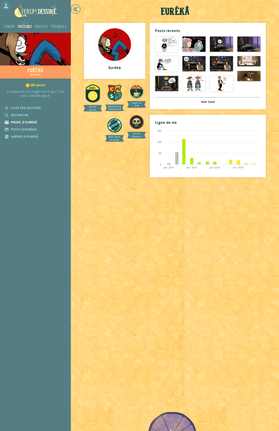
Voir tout (208, 102)
